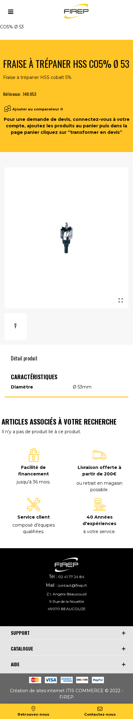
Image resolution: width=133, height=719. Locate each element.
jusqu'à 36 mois (33, 482)
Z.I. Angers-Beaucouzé (66, 594)
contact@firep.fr (72, 585)
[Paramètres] (10, 11)
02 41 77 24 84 (71, 576)
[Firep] (75, 11)
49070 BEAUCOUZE (67, 608)
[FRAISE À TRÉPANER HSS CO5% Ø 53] (120, 300)
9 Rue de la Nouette (66, 601)
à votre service (99, 531)
